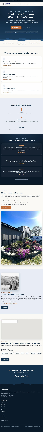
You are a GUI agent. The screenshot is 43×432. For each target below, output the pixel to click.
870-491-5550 (21, 376)
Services (20, 4)
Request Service (27, 27)
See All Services (6, 207)
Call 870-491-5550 (16, 27)
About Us (3, 404)
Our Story (5, 307)
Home (16, 4)
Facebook (3, 411)
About (25, 4)
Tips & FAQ (35, 4)
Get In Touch (5, 359)
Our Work (29, 4)
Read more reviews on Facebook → (21, 179)
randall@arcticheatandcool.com (7, 418)
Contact (40, 4)
